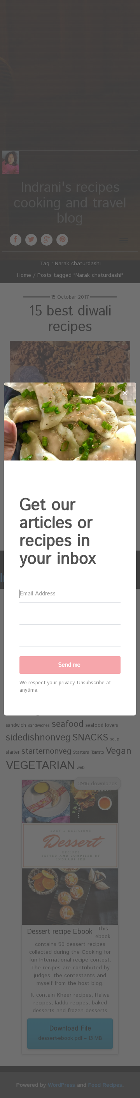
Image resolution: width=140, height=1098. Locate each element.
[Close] (125, 393)
